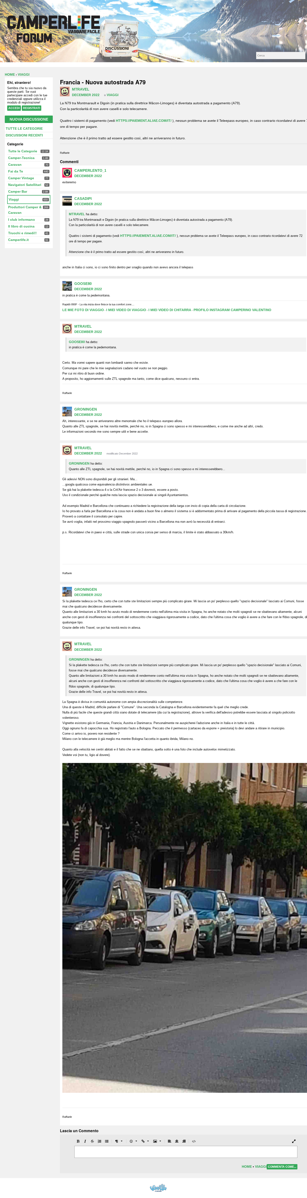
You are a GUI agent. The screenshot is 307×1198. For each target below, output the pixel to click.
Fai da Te (15, 171)
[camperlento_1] (67, 173)
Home (247, 1166)
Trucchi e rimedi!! (22, 233)
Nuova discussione (29, 119)
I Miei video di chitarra (169, 310)
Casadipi (83, 199)
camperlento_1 (90, 170)
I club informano (21, 219)
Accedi (14, 108)
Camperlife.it (18, 240)
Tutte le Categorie (24, 128)
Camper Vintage (21, 178)
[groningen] (67, 411)
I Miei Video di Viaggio (126, 310)
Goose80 (83, 284)
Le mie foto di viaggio (83, 310)
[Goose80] (67, 286)
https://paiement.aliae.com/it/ (143, 121)
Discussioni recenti (24, 135)
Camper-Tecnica (21, 158)
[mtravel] (65, 91)
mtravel (80, 89)
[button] (78, 1141)
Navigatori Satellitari (24, 185)
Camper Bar (17, 191)
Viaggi (14, 199)
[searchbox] (280, 55)
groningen (85, 409)
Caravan (15, 164)
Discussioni (117, 48)
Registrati (31, 108)
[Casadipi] (67, 201)
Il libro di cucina (21, 226)
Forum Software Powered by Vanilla (158, 1188)
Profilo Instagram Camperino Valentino (232, 310)
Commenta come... (282, 1166)
